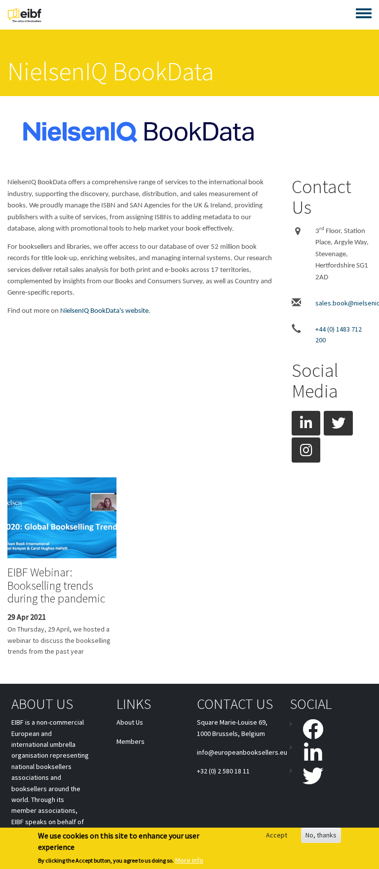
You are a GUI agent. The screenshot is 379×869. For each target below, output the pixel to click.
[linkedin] (306, 423)
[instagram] (306, 449)
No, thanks (321, 835)
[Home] (24, 15)
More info (189, 860)
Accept (276, 835)
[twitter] (338, 423)
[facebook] (308, 729)
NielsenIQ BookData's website (104, 311)
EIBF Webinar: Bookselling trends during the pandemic (56, 585)
